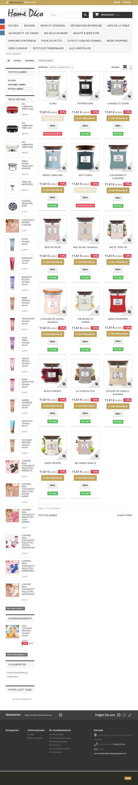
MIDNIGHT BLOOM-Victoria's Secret (27, 281)
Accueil (13, 25)
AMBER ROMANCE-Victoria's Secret (27, 404)
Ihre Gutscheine (55, 752)
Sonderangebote (20, 618)
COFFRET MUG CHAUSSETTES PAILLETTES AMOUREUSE (29, 589)
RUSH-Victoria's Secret (26, 241)
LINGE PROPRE (52, 463)
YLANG (52, 103)
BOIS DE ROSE (53, 247)
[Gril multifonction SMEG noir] (12, 129)
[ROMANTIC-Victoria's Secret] (12, 264)
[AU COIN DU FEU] (85, 373)
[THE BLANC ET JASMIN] (85, 301)
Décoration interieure (86, 25)
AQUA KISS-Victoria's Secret (27, 423)
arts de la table (118, 25)
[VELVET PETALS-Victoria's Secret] (12, 364)
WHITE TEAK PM (118, 247)
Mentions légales (34, 738)
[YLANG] (53, 86)
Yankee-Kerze (12, 677)
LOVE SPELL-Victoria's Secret (26, 341)
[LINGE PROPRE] (53, 445)
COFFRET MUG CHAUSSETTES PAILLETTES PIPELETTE (29, 466)
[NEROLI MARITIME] (53, 157)
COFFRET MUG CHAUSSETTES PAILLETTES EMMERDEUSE (29, 566)
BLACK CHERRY (52, 391)
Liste (130, 69)
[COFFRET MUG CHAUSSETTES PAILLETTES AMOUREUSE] (12, 590)
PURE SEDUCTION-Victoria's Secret (28, 383)
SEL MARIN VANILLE (85, 463)
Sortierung (42, 67)
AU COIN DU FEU (85, 391)
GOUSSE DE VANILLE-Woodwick (118, 393)
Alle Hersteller (80, 48)
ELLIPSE (12, 81)
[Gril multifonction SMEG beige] (12, 148)
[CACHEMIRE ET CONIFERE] (118, 157)
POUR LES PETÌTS (51, 40)
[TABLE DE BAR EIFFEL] (12, 188)
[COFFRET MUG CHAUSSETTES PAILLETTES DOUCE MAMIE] (12, 490)
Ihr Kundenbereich (60, 730)
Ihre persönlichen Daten (59, 749)
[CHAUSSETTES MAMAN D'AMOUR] (12, 226)
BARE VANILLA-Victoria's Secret (26, 301)
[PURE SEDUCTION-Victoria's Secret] (12, 385)
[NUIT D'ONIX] (85, 157)
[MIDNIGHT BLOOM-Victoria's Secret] (12, 283)
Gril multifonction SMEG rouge (27, 106)
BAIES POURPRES (118, 319)
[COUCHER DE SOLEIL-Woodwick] (53, 301)
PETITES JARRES (15, 89)
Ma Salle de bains (56, 33)
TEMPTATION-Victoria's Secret (28, 321)
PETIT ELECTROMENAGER (48, 48)
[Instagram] (2, 33)
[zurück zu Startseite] (8, 61)
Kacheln (124, 69)
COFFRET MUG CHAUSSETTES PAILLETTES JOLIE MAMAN (29, 516)
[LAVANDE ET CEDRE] (118, 86)
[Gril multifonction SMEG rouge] (12, 110)
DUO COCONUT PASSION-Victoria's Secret (27, 631)
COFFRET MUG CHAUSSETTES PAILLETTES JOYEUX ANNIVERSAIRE (29, 541)
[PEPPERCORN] (85, 86)
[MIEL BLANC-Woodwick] (85, 230)
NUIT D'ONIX (85, 175)
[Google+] (2, 27)
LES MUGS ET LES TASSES (23, 33)
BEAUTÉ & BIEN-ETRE (86, 33)
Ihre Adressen (55, 745)
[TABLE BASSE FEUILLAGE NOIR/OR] (12, 167)
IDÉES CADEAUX (17, 48)
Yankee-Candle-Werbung (17, 673)
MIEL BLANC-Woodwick (85, 247)
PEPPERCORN (85, 103)
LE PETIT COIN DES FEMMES (84, 40)
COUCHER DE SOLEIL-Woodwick (52, 320)
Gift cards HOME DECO (21, 699)
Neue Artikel (17, 99)
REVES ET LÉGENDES (53, 25)
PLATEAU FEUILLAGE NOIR (27, 203)
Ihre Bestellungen (56, 735)
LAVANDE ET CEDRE (118, 103)
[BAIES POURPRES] (118, 301)
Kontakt (117, 2)
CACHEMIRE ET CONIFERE (118, 177)
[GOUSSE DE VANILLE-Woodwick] (118, 373)
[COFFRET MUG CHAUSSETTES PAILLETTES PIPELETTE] (12, 466)
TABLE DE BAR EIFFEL (27, 183)
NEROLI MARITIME (53, 175)
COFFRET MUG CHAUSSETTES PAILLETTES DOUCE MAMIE (29, 490)
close (128, 778)
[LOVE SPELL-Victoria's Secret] (12, 343)
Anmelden (127, 2)
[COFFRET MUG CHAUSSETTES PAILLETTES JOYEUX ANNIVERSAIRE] (12, 541)
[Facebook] (2, 21)
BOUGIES (29, 25)
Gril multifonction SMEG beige (27, 144)
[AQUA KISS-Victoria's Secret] (12, 427)
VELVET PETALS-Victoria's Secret (26, 362)
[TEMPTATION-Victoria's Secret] (12, 324)
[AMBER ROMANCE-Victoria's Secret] (12, 406)
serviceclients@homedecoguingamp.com (110, 753)
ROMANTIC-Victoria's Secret (27, 260)
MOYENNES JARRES (17, 85)
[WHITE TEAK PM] (118, 230)
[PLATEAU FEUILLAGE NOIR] (12, 207)
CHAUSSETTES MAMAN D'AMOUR (29, 222)
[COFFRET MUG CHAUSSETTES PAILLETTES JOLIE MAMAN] (12, 515)
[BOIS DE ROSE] (53, 230)
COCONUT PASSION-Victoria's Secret (27, 443)
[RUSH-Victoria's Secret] (12, 245)
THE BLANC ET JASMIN (85, 320)
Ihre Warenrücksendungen (60, 738)
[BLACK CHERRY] (53, 373)
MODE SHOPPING (117, 40)
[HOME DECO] (25, 12)
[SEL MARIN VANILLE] (85, 445)
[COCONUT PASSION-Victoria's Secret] (12, 446)
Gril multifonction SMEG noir (27, 125)
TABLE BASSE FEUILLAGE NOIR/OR (27, 165)
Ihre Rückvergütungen (58, 742)
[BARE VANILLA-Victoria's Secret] (12, 304)
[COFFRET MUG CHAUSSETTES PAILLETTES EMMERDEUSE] (12, 567)
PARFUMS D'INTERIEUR (22, 40)
